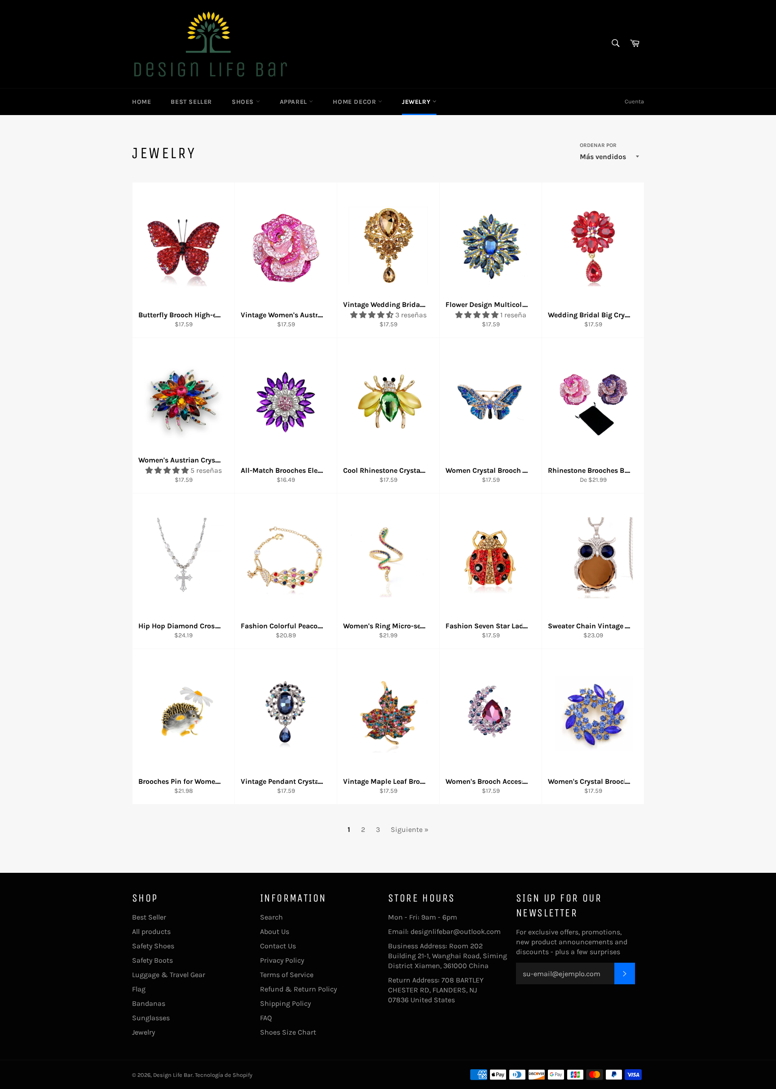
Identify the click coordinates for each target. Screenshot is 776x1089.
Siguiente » (409, 829)
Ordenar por (598, 145)
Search (271, 917)
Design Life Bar (173, 1074)
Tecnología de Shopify (223, 1074)
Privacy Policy (282, 960)
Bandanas (148, 1003)
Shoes (244, 102)
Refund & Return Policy (298, 989)
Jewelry (417, 102)
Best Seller (191, 102)
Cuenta (634, 101)
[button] (372, 315)
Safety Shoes (153, 946)
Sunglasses (151, 1017)
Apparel (294, 102)
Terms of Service (286, 974)
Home (141, 102)
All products (151, 931)
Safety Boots (152, 960)
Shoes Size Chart (288, 1032)
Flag (139, 989)
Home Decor (355, 102)
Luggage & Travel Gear (168, 974)
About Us (274, 931)
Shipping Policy (285, 1003)
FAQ (266, 1017)
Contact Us (278, 946)
